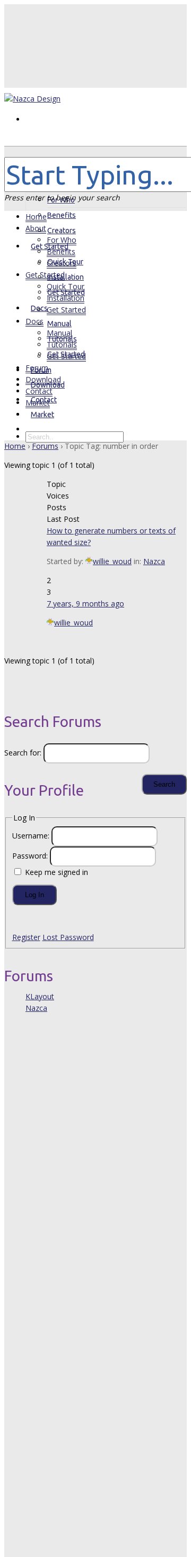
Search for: (22, 753)
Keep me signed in (56, 872)
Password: (31, 856)
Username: (31, 836)
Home (36, 216)
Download (43, 379)
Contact (39, 391)
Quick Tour (65, 286)
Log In (34, 895)
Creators (61, 263)
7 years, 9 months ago (85, 603)
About (41, 184)
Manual (59, 323)
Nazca (154, 561)
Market (42, 414)
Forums (45, 446)
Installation (65, 277)
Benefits (61, 215)
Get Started (45, 275)
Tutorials (62, 344)
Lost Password (68, 937)
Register (26, 937)
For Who (61, 240)
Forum (36, 368)
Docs (39, 308)
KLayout (39, 996)
